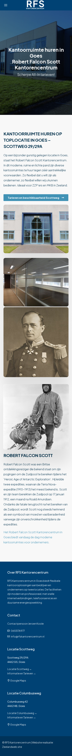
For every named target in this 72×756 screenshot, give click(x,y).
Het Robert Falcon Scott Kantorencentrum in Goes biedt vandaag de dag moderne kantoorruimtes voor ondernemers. (32, 537)
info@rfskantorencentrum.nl (27, 636)
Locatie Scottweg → (19, 669)
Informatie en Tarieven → (21, 673)
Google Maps (18, 680)
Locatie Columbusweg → (22, 713)
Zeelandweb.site (12, 746)
